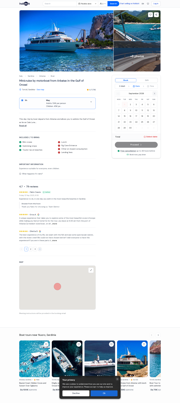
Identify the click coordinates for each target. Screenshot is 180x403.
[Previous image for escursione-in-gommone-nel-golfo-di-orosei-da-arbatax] (54, 359)
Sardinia (31, 76)
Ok (104, 393)
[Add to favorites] (150, 14)
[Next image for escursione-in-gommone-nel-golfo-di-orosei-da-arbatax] (79, 359)
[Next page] (40, 249)
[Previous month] (118, 93)
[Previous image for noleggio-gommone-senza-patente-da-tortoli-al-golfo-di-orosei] (87, 359)
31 (119, 104)
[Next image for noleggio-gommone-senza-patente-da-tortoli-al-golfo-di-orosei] (112, 359)
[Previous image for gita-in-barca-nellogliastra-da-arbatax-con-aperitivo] (152, 359)
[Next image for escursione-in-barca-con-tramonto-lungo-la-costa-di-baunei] (46, 359)
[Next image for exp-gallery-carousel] (110, 41)
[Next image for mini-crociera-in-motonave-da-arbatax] (144, 359)
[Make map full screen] (91, 270)
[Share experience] (156, 14)
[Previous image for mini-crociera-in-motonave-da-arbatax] (120, 359)
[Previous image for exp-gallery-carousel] (22, 41)
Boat (53, 76)
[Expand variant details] (91, 102)
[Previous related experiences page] (151, 335)
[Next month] (154, 93)
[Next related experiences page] (158, 335)
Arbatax (42, 76)
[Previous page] (21, 249)
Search (113, 3)
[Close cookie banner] (117, 379)
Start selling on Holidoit (129, 3)
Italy (21, 76)
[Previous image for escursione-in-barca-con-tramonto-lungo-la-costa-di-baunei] (22, 359)
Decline (76, 393)
